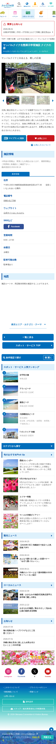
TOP (3, 39)
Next (52, 78)
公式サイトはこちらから (14, 213)
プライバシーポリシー (38, 687)
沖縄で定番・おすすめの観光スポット (21, 39)
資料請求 (29, 702)
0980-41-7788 (10, 201)
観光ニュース (10, 535)
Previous (3, 78)
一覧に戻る (28, 337)
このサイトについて (12, 687)
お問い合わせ (9, 696)
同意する (47, 737)
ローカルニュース (12, 585)
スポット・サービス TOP (28, 345)
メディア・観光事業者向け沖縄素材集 (29, 709)
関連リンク (34, 692)
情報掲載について (11, 692)
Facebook (15, 227)
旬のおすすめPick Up (14, 454)
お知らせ (8, 621)
